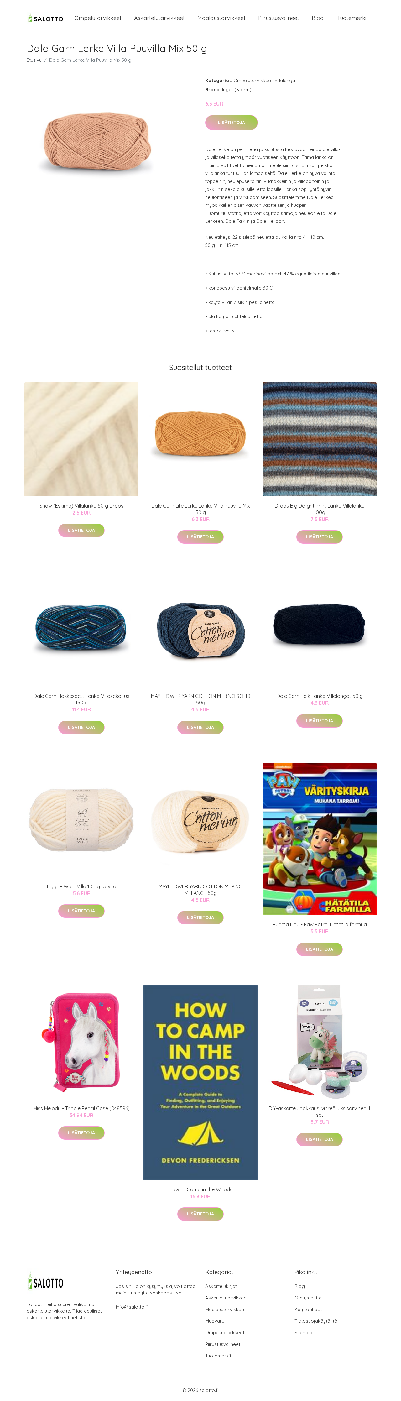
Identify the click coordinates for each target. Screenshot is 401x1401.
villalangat (286, 80)
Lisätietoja (231, 122)
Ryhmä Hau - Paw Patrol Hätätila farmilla (320, 924)
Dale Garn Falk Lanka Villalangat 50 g (320, 696)
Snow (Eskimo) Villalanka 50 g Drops (81, 506)
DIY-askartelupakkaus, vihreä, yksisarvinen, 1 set (319, 1111)
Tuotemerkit (352, 18)
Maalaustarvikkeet (221, 18)
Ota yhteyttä (308, 1298)
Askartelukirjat (221, 1286)
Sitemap (303, 1333)
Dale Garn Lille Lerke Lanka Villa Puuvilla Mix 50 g (200, 509)
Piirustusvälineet (278, 18)
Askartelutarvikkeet (159, 18)
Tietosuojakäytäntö (315, 1321)
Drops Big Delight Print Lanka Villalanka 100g (320, 509)
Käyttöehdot (308, 1309)
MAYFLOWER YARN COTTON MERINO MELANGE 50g (201, 889)
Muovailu (214, 1321)
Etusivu (34, 60)
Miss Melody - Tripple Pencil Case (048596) (81, 1108)
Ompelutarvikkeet (98, 18)
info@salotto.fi (132, 1307)
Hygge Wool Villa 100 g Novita (81, 886)
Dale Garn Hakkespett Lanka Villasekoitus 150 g (81, 699)
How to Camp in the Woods (200, 1189)
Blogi (318, 18)
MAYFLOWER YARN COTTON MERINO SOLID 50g (200, 699)
